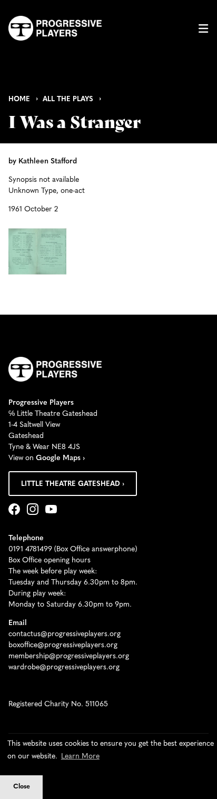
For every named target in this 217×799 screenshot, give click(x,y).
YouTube (53, 510)
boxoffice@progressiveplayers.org (62, 645)
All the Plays (68, 99)
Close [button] (21, 787)
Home (19, 99)
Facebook (16, 510)
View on (46, 458)
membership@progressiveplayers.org (68, 656)
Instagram (35, 510)
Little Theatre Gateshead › (72, 484)
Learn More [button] (80, 757)
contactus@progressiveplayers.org (64, 634)
